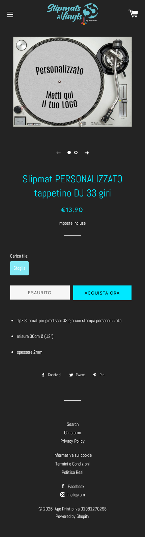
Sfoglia (19, 268)
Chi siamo (72, 433)
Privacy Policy (72, 441)
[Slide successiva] (86, 152)
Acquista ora (102, 293)
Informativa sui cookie (73, 455)
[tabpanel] (72, 82)
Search (73, 424)
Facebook (75, 486)
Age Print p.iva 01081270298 (81, 509)
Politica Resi (72, 472)
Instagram (75, 495)
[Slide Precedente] (58, 152)
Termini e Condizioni (72, 464)
